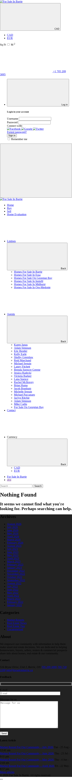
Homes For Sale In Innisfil (28, 281)
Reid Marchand (22, 360)
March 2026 (13, 539)
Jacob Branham (22, 388)
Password (12, 122)
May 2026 (12, 533)
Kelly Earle (20, 354)
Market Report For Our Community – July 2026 (27, 747)
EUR (10, 38)
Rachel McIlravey (24, 382)
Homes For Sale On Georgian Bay (33, 278)
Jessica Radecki (22, 372)
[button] (14, 128)
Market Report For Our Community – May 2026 (27, 759)
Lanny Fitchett (22, 366)
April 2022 (13, 595)
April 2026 (13, 536)
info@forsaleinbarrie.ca (19, 670)
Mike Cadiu (20, 404)
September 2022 (16, 580)
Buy (9, 208)
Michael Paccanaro (24, 394)
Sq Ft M (7, 44)
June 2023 (12, 552)
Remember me (19, 139)
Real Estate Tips (16, 626)
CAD (56, 29)
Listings (11, 241)
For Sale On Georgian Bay (29, 407)
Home (10, 205)
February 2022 (15, 602)
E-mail (3, 689)
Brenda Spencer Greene (27, 369)
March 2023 (13, 561)
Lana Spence (21, 379)
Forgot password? (17, 132)
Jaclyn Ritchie (22, 397)
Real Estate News (17, 623)
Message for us (8, 699)
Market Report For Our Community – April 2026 (27, 765)
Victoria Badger (22, 375)
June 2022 (12, 589)
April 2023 (13, 558)
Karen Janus (21, 344)
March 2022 (13, 598)
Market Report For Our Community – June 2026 (27, 753)
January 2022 (14, 605)
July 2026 (12, 527)
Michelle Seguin (23, 391)
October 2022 (14, 577)
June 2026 (12, 530)
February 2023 (15, 564)
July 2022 (12, 586)
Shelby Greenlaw (23, 357)
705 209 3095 (49, 667)
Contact (11, 410)
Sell (9, 211)
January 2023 (14, 567)
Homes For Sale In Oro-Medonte (32, 287)
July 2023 (12, 549)
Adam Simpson (22, 347)
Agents (11, 314)
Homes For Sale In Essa (27, 274)
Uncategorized (15, 629)
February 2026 (15, 542)
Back (63, 268)
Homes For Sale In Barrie (28, 271)
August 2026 (14, 524)
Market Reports (15, 619)
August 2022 (14, 583)
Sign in (11, 135)
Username (12, 118)
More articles (7, 772)
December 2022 (16, 570)
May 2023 (12, 555)
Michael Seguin (22, 363)
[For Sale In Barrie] (11, 1)
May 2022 (12, 592)
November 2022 (16, 573)
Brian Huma (21, 385)
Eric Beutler (20, 351)
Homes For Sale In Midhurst (29, 284)
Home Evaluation (16, 214)
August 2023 (14, 545)
